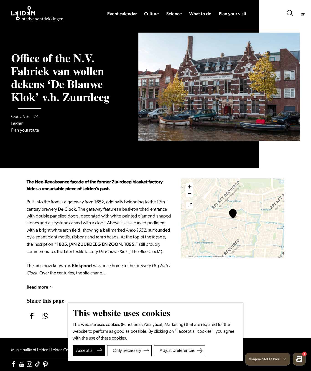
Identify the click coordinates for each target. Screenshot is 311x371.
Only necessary (127, 350)
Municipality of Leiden (30, 350)
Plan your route (25, 130)
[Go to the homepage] (37, 13)
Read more (37, 287)
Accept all (85, 350)
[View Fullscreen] (189, 205)
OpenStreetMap (204, 256)
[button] (233, 214)
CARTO (231, 256)
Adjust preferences (177, 350)
